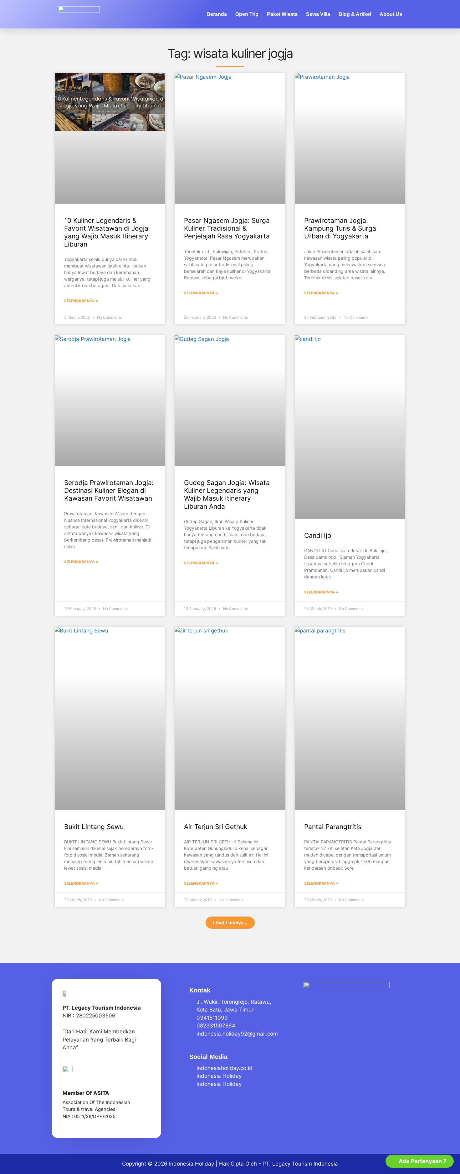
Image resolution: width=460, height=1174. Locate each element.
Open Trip (246, 14)
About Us (391, 14)
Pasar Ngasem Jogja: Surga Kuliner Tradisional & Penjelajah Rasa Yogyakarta (227, 228)
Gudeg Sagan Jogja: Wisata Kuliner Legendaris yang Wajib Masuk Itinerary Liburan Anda (227, 494)
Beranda (217, 14)
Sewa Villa (318, 14)
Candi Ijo (317, 535)
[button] (230, 923)
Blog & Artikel (355, 14)
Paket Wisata (282, 14)
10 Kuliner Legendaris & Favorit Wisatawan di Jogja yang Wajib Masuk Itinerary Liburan (106, 232)
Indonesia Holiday (191, 1164)
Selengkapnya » (81, 300)
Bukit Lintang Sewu (94, 827)
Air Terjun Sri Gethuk (215, 827)
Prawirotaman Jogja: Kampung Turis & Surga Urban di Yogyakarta (340, 228)
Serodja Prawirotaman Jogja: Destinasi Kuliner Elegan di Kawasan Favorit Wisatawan (109, 490)
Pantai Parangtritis (332, 827)
